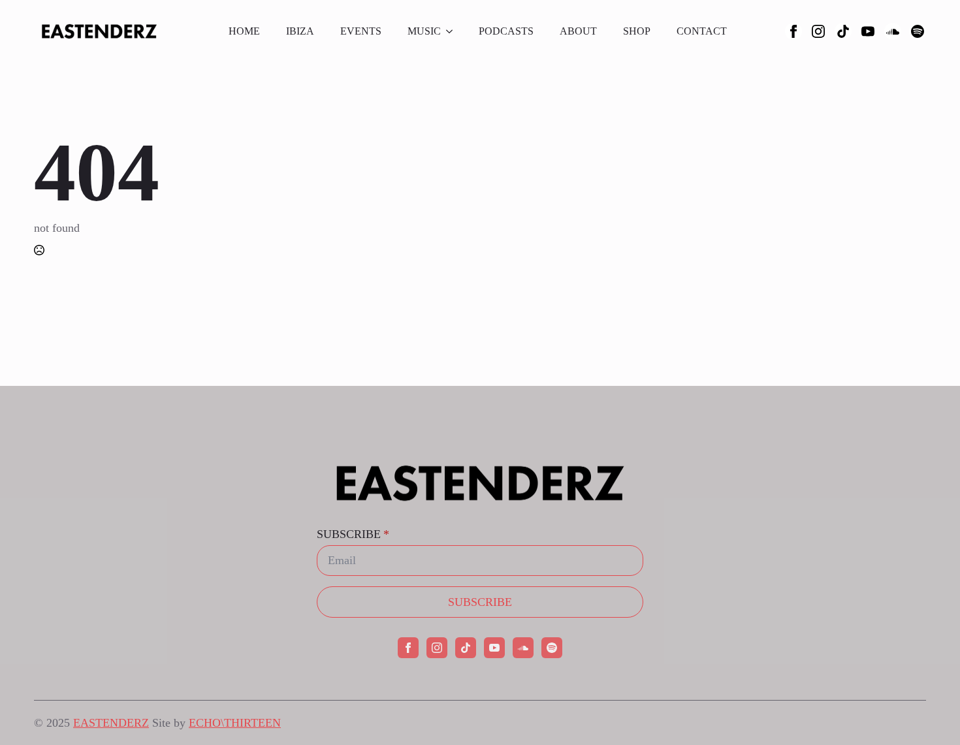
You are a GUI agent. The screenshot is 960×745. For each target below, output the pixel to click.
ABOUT (578, 31)
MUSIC (424, 31)
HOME (244, 31)
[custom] (843, 31)
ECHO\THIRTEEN (235, 722)
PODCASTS (506, 31)
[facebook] (793, 31)
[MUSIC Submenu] (453, 31)
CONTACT (702, 31)
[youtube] (867, 31)
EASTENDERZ (111, 722)
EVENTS (360, 31)
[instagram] (818, 31)
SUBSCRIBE (353, 534)
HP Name (35, 397)
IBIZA (300, 31)
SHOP (636, 31)
